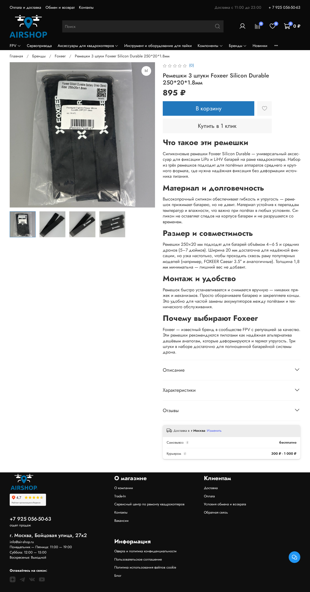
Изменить (214, 430)
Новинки (260, 45)
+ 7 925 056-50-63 (284, 7)
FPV (13, 45)
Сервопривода (39, 45)
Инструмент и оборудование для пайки (158, 45)
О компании (123, 487)
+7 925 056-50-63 (30, 519)
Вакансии (121, 520)
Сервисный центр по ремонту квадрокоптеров (149, 504)
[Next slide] (147, 135)
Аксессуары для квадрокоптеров (86, 45)
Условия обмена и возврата (225, 504)
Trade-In (120, 496)
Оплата (209, 496)
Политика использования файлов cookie (145, 567)
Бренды (235, 45)
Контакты (86, 7)
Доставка (211, 487)
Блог (117, 575)
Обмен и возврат (60, 7)
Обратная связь (216, 512)
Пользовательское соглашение (138, 559)
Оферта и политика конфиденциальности (145, 551)
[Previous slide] (17, 135)
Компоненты (208, 45)
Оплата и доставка (25, 7)
